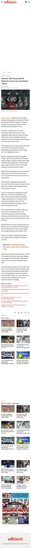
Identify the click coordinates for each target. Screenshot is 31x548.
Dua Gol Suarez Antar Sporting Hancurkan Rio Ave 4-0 (15, 294)
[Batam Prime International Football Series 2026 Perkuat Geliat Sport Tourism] (23, 479)
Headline (3, 76)
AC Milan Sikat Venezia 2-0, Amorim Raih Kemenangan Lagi (11, 298)
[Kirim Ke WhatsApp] (28, 312)
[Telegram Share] (25, 312)
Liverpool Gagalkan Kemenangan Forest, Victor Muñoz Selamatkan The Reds (14, 286)
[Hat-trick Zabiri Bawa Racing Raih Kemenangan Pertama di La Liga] (8, 355)
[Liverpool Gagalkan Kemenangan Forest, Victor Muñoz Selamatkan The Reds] (8, 323)
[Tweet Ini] (18, 312)
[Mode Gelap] (26, 2)
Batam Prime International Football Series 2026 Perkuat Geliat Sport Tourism (22, 486)
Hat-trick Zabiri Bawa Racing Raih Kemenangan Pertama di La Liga (14, 301)
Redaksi (6, 86)
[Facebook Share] (15, 312)
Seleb (8, 76)
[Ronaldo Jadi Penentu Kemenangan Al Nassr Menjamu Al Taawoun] (23, 355)
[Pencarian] (29, 2)
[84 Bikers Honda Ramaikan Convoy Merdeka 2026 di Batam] (8, 479)
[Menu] (2, 2)
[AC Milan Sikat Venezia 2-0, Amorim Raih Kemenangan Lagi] (23, 339)
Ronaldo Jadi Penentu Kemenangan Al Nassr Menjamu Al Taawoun (13, 305)
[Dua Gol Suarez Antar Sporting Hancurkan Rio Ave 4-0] (8, 339)
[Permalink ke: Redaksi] (2, 87)
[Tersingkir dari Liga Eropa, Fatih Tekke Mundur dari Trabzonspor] (23, 323)
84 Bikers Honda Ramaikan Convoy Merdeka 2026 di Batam (6, 486)
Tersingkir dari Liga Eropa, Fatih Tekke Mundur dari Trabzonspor (15, 290)
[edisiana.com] (10, 2)
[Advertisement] (15, 19)
